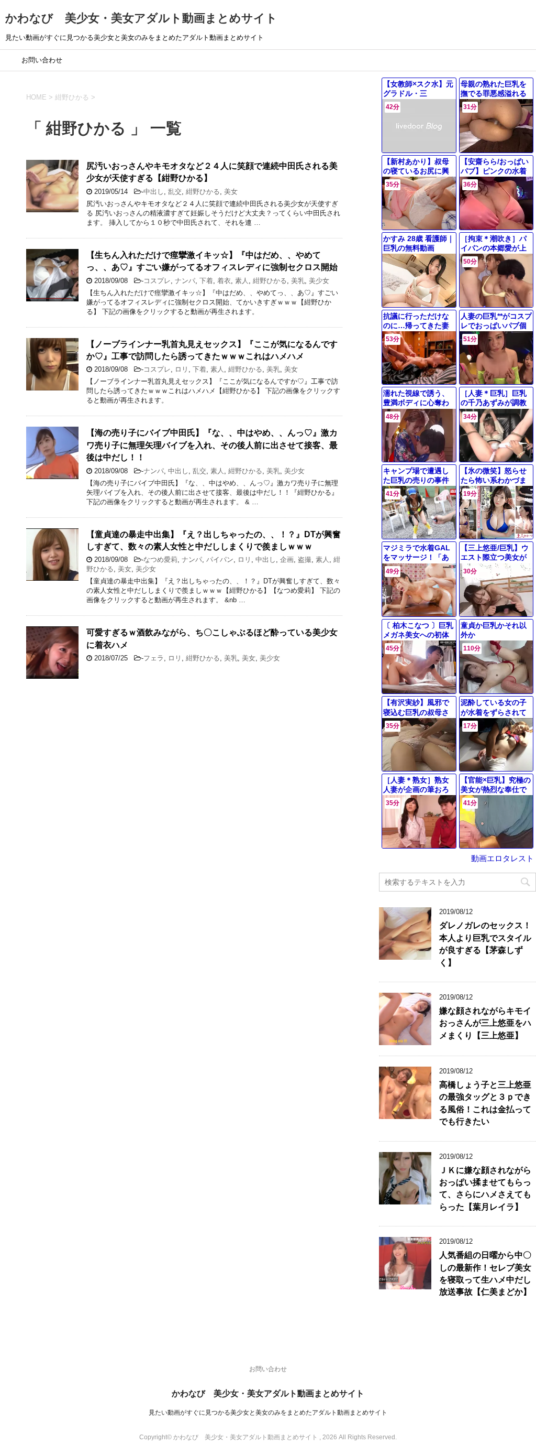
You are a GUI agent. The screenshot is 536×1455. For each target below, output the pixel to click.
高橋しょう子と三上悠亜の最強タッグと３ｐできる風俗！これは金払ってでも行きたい (485, 1103)
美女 (231, 192)
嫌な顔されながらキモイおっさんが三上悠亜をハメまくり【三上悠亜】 (485, 1023)
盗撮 (304, 559)
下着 (206, 281)
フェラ (153, 658)
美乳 (298, 281)
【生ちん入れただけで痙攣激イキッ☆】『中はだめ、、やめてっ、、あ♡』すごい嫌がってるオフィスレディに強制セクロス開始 (212, 261)
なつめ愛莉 (160, 559)
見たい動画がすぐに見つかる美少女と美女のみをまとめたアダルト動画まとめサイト (268, 1412)
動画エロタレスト (502, 858)
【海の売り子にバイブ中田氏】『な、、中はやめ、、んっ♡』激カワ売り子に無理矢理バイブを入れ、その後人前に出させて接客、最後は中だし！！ (212, 445)
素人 (242, 281)
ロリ (181, 369)
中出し (153, 192)
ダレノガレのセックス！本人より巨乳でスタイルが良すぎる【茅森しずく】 (485, 944)
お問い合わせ (41, 60)
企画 (287, 559)
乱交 (175, 192)
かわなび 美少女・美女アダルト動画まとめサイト (141, 18)
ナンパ (185, 281)
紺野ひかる (203, 192)
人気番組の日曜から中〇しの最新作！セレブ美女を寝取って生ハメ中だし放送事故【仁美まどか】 (485, 1273)
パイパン (219, 559)
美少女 (319, 281)
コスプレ (157, 281)
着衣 (224, 281)
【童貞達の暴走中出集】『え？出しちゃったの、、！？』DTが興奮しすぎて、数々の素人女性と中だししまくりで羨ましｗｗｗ (213, 540)
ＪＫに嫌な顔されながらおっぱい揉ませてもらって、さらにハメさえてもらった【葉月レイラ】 (485, 1188)
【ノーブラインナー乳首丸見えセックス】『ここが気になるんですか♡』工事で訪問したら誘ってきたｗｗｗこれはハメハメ (212, 350)
